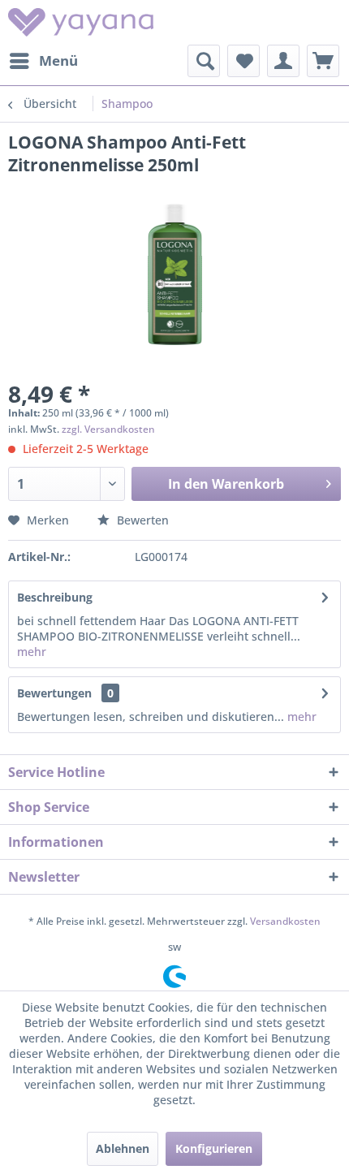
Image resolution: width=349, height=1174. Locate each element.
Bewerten (141, 520)
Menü (58, 60)
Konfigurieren (213, 1148)
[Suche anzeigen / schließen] (203, 61)
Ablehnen (122, 1148)
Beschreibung (55, 597)
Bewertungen (54, 693)
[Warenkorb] (323, 61)
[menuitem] (43, 61)
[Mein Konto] (283, 61)
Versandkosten (285, 921)
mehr (31, 651)
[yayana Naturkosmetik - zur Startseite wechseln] (80, 22)
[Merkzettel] (243, 61)
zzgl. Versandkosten (108, 429)
